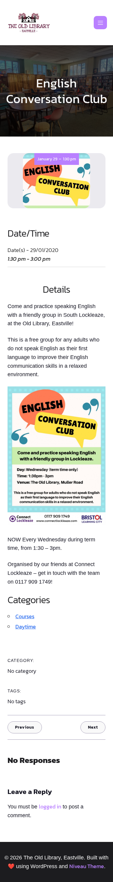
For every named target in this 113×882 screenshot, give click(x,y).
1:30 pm (69, 159)
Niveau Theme (86, 866)
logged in (50, 806)
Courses (24, 616)
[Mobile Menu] (100, 22)
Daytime (25, 626)
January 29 (47, 159)
